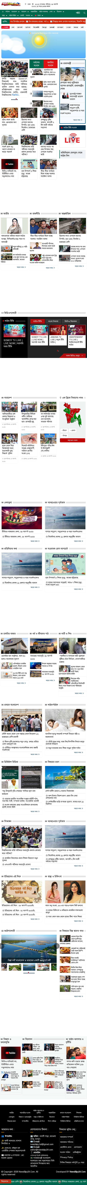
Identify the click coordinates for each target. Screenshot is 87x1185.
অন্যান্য (28, 15)
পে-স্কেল (68, 27)
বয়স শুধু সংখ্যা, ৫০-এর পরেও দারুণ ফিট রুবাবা (64, 905)
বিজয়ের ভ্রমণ (53, 762)
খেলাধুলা (8, 502)
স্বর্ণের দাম (27, 27)
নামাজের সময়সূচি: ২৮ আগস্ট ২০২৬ (48, 673)
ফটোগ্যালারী (9, 930)
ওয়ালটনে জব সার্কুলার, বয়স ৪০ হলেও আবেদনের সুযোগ (43, 73)
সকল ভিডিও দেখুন (73, 356)
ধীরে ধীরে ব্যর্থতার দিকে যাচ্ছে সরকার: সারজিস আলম (48, 173)
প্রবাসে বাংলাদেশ (11, 704)
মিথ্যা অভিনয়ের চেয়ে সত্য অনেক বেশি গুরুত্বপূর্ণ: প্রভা (60, 1074)
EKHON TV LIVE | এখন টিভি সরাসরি (76, 338)
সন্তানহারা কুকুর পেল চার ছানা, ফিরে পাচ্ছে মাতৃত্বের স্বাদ (78, 979)
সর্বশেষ (8, 12)
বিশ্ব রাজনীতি (36, 27)
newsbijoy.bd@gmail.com (41, 1144)
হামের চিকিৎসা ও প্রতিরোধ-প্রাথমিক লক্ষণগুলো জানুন (64, 911)
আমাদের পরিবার (66, 1142)
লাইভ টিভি (9, 321)
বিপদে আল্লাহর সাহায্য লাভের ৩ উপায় (49, 665)
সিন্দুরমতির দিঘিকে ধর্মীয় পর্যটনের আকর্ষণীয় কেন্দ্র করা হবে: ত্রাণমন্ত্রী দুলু (29, 418)
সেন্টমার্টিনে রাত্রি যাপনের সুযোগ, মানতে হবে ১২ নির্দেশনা (65, 803)
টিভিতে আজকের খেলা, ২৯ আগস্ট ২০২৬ (17, 531)
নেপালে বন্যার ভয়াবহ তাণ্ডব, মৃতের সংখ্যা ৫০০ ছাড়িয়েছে (78, 258)
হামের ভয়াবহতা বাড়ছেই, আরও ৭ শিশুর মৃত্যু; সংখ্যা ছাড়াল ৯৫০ (64, 583)
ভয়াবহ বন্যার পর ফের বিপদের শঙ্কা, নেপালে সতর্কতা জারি (13, 75)
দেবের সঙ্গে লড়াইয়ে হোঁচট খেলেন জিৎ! (37, 1084)
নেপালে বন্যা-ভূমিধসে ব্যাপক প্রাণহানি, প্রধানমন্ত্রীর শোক (71, 85)
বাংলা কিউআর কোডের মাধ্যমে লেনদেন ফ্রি (15, 1087)
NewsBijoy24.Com (78, 1171)
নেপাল (13, 27)
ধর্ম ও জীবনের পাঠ (40, 633)
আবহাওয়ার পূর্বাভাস (56, 502)
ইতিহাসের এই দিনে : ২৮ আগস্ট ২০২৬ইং (18, 905)
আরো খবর (77, 120)
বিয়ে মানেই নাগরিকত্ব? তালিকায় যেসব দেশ (78, 960)
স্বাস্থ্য (3, 15)
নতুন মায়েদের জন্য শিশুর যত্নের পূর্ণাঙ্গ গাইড (64, 748)
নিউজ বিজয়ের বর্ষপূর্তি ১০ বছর (72, 1162)
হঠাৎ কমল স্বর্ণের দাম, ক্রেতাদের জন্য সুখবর (50, 84)
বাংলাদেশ (14, 12)
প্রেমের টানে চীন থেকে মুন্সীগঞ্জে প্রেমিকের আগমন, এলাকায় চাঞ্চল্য (71, 940)
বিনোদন (59, 12)
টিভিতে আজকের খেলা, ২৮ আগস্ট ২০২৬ (19, 537)
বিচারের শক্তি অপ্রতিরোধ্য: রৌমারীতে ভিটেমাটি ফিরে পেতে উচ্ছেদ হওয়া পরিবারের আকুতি (72, 683)
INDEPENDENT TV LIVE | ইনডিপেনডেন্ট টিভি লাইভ (57, 341)
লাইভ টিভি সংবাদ (70, 127)
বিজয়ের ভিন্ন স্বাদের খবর (72, 930)
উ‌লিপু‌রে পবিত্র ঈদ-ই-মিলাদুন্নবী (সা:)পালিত (48, 448)
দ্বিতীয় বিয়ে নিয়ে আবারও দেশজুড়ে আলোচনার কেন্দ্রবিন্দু (78, 969)
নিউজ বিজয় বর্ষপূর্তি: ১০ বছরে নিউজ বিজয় (29, 960)
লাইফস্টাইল (12, 15)
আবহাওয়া (76, 27)
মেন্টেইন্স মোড (65, 1147)
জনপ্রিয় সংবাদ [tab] (50, 64)
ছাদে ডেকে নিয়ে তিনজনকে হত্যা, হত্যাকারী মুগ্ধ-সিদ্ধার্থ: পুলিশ (8, 449)
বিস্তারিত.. (6, 89)
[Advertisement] (42, 201)
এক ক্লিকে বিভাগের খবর (72, 397)
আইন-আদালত (43, 12)
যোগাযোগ (78, 1147)
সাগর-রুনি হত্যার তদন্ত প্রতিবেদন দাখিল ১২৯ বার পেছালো (75, 1064)
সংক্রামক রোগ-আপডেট (57, 548)
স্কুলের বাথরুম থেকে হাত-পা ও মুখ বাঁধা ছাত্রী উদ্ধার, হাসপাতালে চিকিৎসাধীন (72, 670)
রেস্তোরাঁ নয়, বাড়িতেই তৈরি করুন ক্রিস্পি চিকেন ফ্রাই (78, 950)
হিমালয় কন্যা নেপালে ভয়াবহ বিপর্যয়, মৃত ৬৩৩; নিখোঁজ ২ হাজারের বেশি (43, 105)
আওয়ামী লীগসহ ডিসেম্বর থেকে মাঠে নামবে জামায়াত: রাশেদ (42, 247)
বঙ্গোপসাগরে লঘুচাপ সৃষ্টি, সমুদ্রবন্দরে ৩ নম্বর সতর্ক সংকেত (72, 109)
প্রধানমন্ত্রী (52, 27)
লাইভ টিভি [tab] (37, 321)
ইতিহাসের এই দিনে (12, 876)
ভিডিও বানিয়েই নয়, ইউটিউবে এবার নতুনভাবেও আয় (9, 173)
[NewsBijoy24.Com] (10, 4)
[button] (11, 99)
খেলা (51, 12)
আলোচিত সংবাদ (25, 1113)
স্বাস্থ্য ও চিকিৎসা (54, 876)
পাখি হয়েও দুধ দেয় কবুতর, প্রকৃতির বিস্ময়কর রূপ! (77, 988)
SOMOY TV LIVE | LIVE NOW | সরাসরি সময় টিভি (13, 343)
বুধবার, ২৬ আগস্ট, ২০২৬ (30, 458)
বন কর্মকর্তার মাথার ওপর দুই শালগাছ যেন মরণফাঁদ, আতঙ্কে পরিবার (14, 258)
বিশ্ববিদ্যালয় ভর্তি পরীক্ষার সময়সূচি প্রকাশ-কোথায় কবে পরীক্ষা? (29, 150)
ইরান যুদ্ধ (44, 27)
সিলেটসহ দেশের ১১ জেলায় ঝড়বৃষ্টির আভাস (64, 537)
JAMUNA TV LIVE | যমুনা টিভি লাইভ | (38, 339)
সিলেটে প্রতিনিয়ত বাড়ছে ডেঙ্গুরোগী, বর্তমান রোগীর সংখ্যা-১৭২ (28, 449)
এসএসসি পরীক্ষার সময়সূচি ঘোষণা (17, 864)
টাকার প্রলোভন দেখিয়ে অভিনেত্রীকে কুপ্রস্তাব (59, 1048)
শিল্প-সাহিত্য (52, 1121)
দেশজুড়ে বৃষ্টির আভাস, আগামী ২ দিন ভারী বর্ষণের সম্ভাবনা (47, 124)
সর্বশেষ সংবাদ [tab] (36, 64)
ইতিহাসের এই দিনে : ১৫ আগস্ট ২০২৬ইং (19, 915)
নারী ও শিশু (66, 633)
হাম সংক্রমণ (60, 27)
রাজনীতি (36, 213)
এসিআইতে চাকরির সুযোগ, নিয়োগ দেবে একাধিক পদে (19, 666)
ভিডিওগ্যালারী (10, 313)
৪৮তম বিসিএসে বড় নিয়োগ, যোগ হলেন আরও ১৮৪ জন (20, 675)
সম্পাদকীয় (25, 1121)
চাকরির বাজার (9, 633)
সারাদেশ (23, 12)
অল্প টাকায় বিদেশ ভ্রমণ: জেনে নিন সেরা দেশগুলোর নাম (61, 797)
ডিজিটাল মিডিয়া (11, 762)
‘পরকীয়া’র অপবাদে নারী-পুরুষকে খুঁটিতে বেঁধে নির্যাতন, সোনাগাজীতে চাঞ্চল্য (72, 659)
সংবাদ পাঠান (65, 1152)
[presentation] (56, 946)
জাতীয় (6, 213)
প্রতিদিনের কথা (10, 548)
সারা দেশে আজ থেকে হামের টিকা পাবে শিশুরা (65, 917)
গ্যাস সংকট (19, 27)
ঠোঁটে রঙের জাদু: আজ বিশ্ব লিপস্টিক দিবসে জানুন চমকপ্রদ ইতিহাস (65, 743)
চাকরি (22, 15)
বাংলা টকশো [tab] (53, 321)
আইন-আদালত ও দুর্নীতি (74, 1041)
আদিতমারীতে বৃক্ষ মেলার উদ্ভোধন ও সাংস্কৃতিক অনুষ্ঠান (8, 416)
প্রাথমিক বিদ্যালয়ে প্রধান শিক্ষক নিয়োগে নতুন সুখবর (20, 859)
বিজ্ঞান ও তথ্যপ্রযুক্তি (6, 1041)
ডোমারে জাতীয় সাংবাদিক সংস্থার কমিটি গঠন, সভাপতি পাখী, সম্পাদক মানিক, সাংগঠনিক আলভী (20, 800)
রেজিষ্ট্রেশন (77, 1152)
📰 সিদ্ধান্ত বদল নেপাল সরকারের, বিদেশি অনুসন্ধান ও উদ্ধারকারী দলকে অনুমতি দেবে (50, 21)
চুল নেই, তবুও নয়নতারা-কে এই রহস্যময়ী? (38, 1073)
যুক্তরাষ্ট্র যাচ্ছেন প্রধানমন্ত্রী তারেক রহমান (76, 96)
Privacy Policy (66, 1157)
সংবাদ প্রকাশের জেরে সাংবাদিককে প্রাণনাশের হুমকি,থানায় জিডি (20, 806)
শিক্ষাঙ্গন (7, 821)
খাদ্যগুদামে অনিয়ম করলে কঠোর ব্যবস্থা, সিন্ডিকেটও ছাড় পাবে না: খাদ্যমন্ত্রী (13, 239)
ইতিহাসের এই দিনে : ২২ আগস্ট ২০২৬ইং (19, 911)
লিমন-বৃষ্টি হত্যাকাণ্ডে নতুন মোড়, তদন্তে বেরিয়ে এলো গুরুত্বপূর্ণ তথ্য (20, 743)
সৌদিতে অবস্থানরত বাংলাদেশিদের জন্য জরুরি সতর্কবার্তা (20, 749)
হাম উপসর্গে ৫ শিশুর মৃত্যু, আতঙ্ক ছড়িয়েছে (29, 173)
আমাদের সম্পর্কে (66, 1137)
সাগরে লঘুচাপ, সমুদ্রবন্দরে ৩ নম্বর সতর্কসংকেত (50, 94)
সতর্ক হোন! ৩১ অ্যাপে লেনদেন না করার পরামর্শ (8, 149)
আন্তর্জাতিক (34, 12)
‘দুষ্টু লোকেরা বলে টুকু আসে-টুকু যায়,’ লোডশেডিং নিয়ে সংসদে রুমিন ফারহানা (43, 259)
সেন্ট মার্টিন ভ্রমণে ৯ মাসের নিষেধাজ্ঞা (59, 791)
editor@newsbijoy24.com (41, 1150)
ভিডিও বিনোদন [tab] (71, 321)
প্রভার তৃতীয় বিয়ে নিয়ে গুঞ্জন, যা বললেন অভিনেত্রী (38, 1060)
